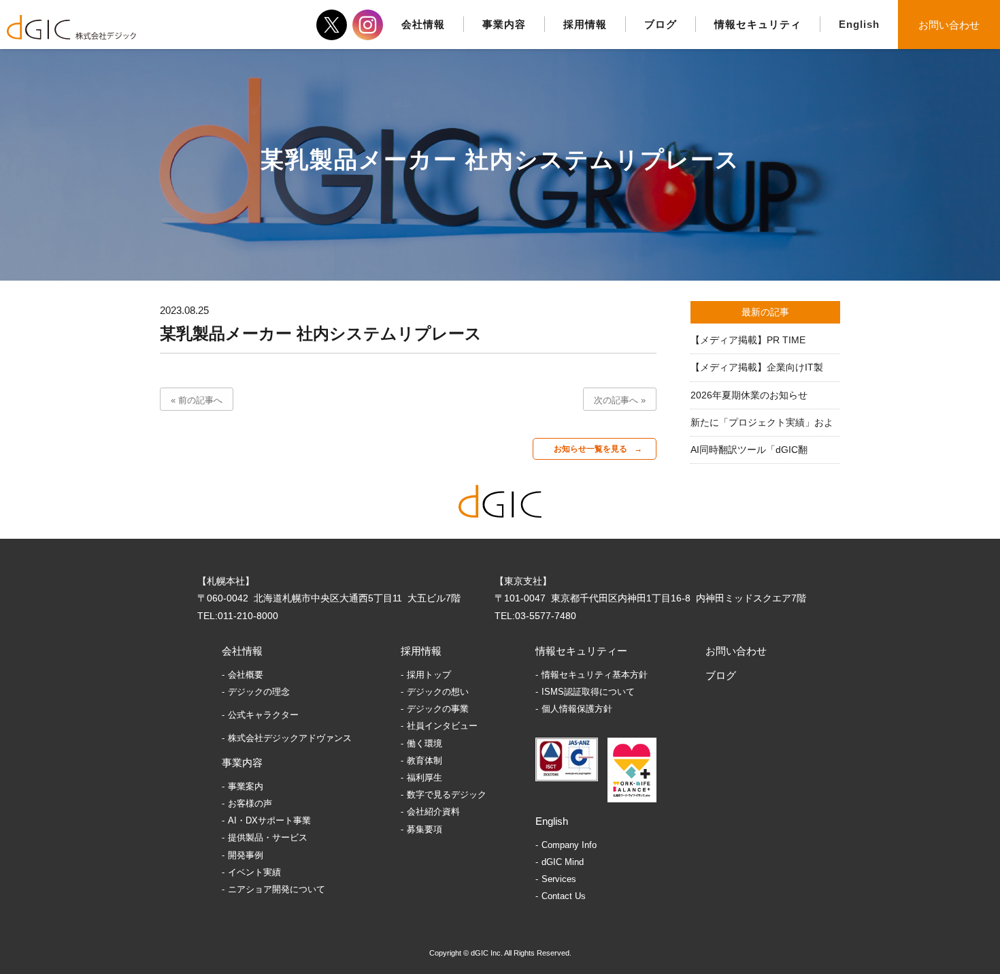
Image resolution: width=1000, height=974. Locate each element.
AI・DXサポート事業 (269, 820)
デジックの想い (438, 692)
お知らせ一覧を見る (590, 449)
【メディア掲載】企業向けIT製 (756, 367)
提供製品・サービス (267, 837)
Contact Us (563, 896)
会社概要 (245, 675)
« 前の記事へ (196, 400)
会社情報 (242, 651)
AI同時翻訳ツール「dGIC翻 (748, 449)
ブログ (720, 675)
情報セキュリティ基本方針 (594, 675)
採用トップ (429, 675)
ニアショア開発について (276, 889)
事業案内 (245, 786)
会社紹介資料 (433, 811)
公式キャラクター (263, 715)
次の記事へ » (620, 400)
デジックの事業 (438, 709)
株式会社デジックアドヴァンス (290, 738)
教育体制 (424, 760)
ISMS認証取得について (588, 692)
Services (558, 879)
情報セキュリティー (581, 651)
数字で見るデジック (446, 794)
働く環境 (424, 743)
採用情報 (421, 651)
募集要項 (424, 829)
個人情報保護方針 (576, 709)
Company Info (569, 845)
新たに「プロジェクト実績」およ (761, 422)
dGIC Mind (562, 862)
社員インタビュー (442, 726)
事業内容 (242, 762)
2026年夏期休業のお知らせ (748, 395)
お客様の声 (250, 803)
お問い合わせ (949, 25)
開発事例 (245, 855)
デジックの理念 (259, 692)
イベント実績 (254, 872)
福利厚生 (424, 777)
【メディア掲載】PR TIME (747, 339)
